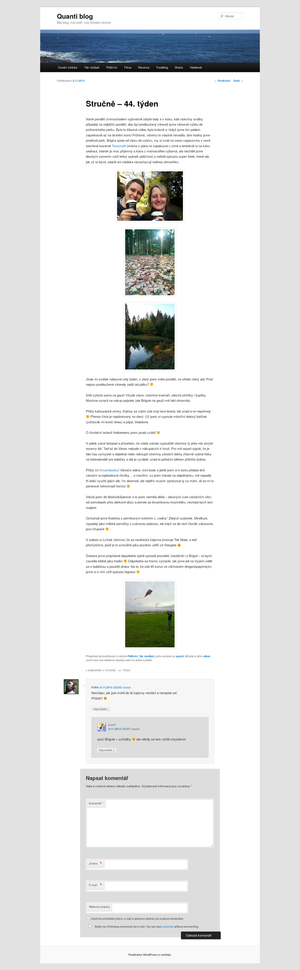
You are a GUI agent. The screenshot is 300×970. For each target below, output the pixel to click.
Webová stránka (99, 907)
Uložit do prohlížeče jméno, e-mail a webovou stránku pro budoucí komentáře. (137, 918)
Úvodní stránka (67, 67)
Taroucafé (119, 145)
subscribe (168, 926)
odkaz (206, 656)
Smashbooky (108, 470)
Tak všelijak (91, 67)
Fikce (127, 67)
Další (238, 81)
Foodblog (162, 67)
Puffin (95, 687)
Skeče (179, 67)
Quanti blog (75, 16)
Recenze (143, 67)
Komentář (96, 803)
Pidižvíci (111, 67)
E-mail (95, 885)
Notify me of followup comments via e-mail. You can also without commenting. (146, 926)
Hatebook (196, 67)
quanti (180, 656)
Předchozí (222, 81)
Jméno (95, 863)
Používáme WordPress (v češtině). (150, 955)
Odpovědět (101, 709)
